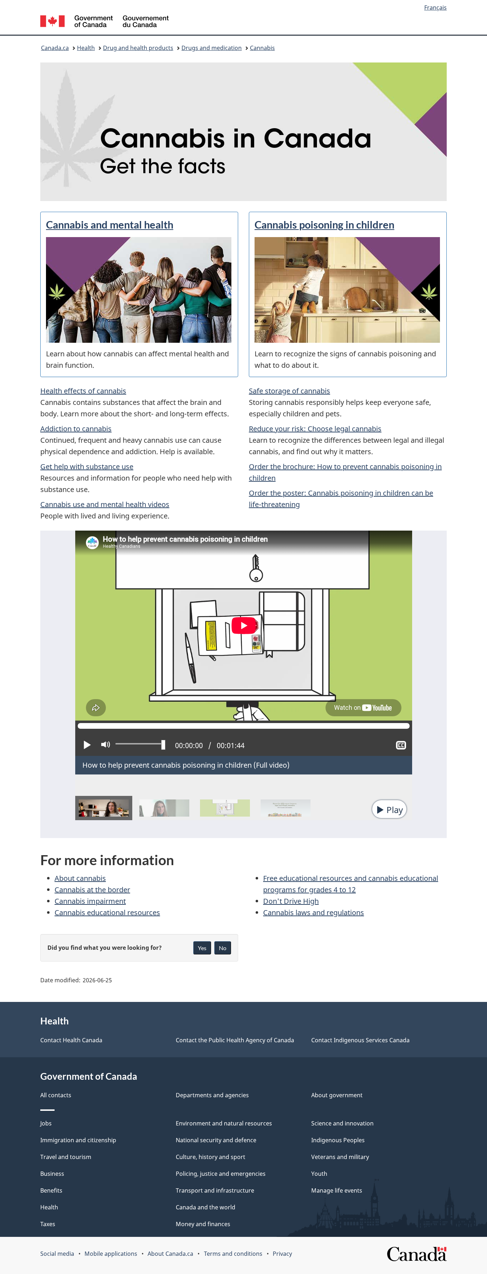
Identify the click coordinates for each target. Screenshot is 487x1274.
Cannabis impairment (90, 901)
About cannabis (80, 878)
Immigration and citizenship (78, 1140)
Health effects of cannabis (83, 391)
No (222, 947)
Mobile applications (110, 1254)
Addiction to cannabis (76, 428)
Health (86, 48)
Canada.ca (55, 48)
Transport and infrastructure (215, 1190)
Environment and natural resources (224, 1123)
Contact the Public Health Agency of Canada (235, 1040)
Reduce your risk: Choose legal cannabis (315, 428)
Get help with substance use (86, 466)
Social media (57, 1254)
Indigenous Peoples (338, 1140)
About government (337, 1095)
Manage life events (336, 1190)
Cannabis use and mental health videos (104, 504)
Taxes (47, 1224)
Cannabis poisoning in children (324, 224)
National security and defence (216, 1140)
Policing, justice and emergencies (221, 1174)
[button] (389, 809)
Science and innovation (342, 1123)
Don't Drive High (291, 901)
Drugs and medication (211, 48)
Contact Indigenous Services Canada (360, 1040)
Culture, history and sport (210, 1157)
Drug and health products (138, 48)
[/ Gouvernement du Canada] (104, 22)
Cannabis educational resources (107, 912)
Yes (202, 947)
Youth (319, 1174)
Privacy (282, 1254)
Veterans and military (340, 1157)
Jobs (46, 1123)
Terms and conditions (233, 1254)
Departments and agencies (212, 1095)
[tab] (103, 808)
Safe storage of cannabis (289, 391)
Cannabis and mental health (109, 224)
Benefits (51, 1190)
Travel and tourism (65, 1157)
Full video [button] (271, 765)
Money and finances (203, 1224)
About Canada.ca (170, 1254)
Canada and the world (205, 1207)
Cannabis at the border (92, 889)
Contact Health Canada (71, 1040)
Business (52, 1174)
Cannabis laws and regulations (313, 912)
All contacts (55, 1095)
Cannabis (262, 48)
